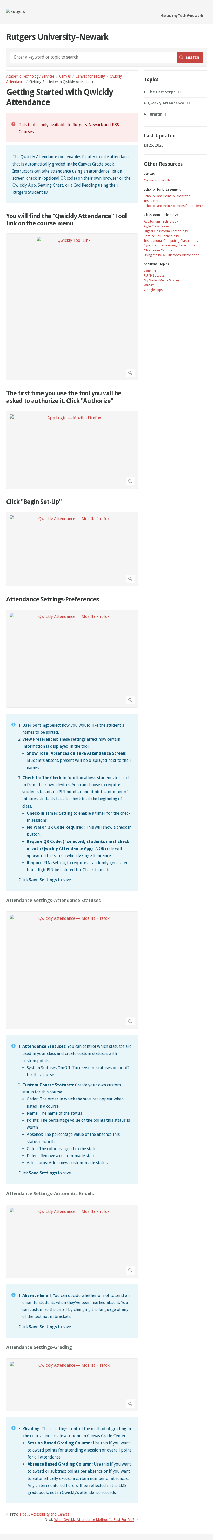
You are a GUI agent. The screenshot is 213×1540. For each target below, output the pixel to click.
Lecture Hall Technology (161, 236)
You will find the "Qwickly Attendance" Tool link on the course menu (66, 219)
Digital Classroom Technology (166, 231)
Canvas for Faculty (90, 76)
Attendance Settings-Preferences (52, 599)
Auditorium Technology (161, 221)
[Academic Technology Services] (15, 11)
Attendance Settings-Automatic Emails (50, 1193)
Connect (150, 271)
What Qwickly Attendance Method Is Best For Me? (94, 1520)
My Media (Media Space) (161, 280)
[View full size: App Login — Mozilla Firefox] (72, 449)
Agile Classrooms (156, 226)
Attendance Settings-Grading (39, 1347)
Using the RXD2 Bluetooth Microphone (171, 255)
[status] (72, 127)
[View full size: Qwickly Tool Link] (72, 307)
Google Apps (153, 290)
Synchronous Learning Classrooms (169, 245)
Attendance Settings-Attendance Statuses (53, 900)
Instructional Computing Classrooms (171, 241)
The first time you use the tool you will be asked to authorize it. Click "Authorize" (63, 397)
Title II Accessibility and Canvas (44, 1514)
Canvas (65, 76)
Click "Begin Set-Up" (34, 501)
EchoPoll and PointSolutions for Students (173, 206)
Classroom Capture (158, 250)
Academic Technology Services (30, 76)
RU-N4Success (154, 275)
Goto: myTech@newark (182, 16)
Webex (149, 285)
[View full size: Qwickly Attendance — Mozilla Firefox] (72, 549)
